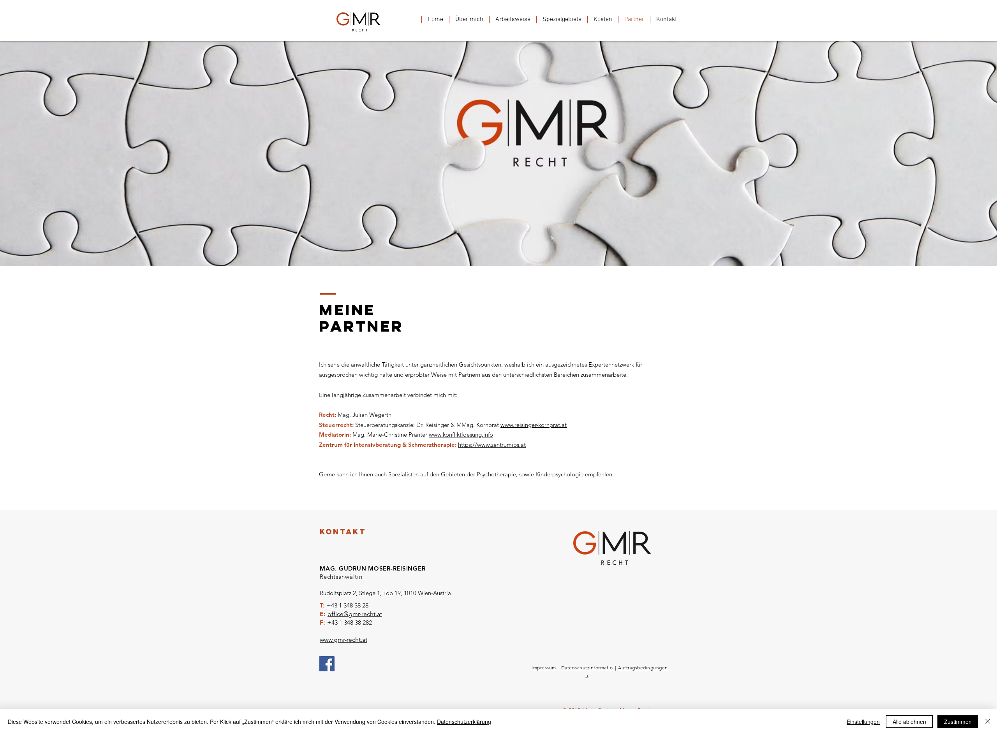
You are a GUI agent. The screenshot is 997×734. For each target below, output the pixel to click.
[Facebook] (327, 663)
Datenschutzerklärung (464, 721)
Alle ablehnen (909, 721)
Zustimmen (958, 721)
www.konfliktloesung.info (461, 434)
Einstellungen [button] (863, 721)
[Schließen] (987, 721)
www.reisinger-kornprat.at (533, 424)
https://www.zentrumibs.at (492, 444)
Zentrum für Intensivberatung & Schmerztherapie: (388, 444)
